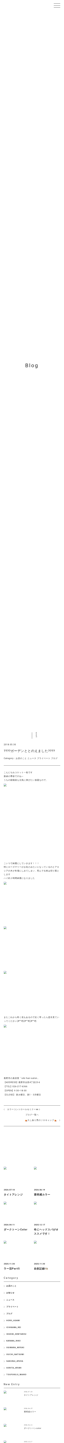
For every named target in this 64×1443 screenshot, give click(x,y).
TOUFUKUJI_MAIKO (16, 1374)
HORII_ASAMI (13, 1320)
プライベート (43, 758)
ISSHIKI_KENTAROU (16, 1334)
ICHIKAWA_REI (13, 1327)
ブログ (54, 758)
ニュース (31, 758)
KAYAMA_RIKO (13, 1341)
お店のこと (21, 758)
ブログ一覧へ (32, 1114)
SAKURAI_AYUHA (14, 1361)
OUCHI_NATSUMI (15, 1354)
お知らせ (10, 1293)
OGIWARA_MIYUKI (15, 1347)
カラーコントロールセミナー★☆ (23, 1109)
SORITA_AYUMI (14, 1368)
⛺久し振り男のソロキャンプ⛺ (41, 1120)
